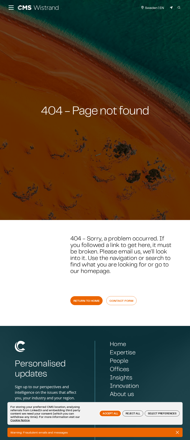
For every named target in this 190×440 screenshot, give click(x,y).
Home (118, 344)
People (119, 361)
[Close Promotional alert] (177, 432)
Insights (121, 377)
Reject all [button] (133, 413)
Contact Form (121, 300)
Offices (119, 369)
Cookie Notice (20, 420)
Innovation (124, 386)
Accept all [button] (110, 413)
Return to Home (86, 300)
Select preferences (162, 413)
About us (122, 394)
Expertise (122, 352)
